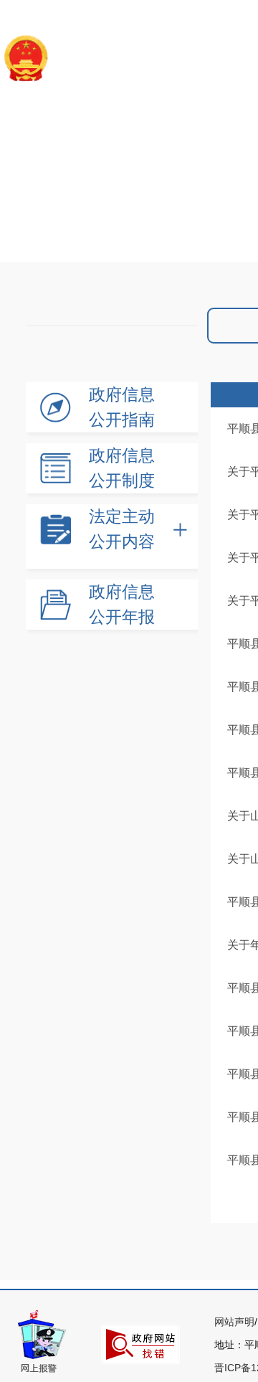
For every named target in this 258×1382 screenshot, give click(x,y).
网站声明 (234, 1321)
